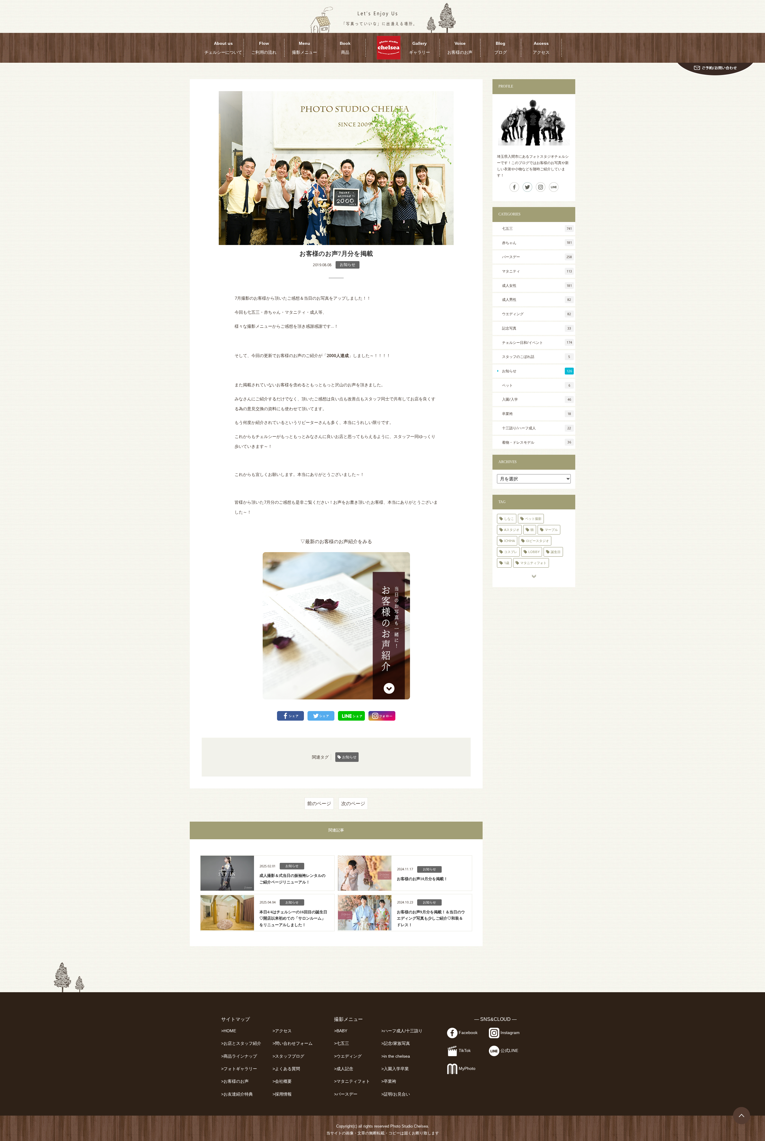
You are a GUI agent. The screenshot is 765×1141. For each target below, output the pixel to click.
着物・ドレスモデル (536, 442)
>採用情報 (282, 1094)
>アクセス (282, 1031)
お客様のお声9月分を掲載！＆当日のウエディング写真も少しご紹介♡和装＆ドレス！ (431, 918)
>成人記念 (343, 1069)
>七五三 (341, 1043)
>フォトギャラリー (239, 1069)
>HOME (228, 1031)
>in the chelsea (395, 1056)
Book (345, 48)
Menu (304, 48)
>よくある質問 (286, 1069)
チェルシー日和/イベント (537, 342)
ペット (536, 385)
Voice (459, 48)
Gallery (419, 48)
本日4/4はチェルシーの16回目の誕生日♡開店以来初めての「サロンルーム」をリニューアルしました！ (293, 918)
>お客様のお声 (235, 1081)
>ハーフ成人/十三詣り (402, 1031)
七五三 (537, 228)
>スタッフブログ (288, 1056)
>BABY (340, 1031)
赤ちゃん (537, 242)
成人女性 (537, 285)
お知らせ (347, 264)
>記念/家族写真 (395, 1043)
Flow (263, 48)
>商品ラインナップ (239, 1056)
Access (541, 48)
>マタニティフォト (352, 1081)
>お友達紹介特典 (237, 1094)
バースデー (537, 256)
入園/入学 (536, 399)
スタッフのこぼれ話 (536, 356)
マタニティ (537, 271)
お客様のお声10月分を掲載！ (422, 879)
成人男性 (536, 299)
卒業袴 (536, 413)
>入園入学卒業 (395, 1069)
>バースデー (345, 1094)
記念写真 (536, 328)
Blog (500, 48)
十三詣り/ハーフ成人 (536, 428)
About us (223, 48)
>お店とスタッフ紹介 (241, 1043)
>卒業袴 (388, 1081)
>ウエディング (348, 1056)
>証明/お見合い (395, 1094)
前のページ (319, 803)
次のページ (353, 803)
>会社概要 (282, 1081)
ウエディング (536, 313)
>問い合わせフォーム (293, 1043)
